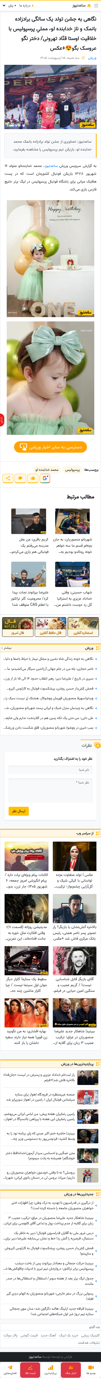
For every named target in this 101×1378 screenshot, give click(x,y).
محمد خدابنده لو (47, 470)
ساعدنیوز (51, 166)
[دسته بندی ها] (96, 6)
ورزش (92, 58)
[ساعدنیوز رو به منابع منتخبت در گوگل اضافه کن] (45, 478)
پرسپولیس (72, 470)
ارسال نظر (18, 811)
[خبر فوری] (2, 420)
